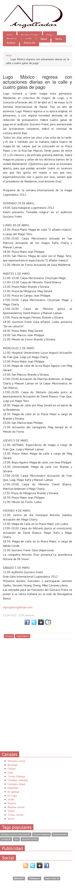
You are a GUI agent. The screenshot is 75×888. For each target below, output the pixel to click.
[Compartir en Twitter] (34, 622)
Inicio (10, 35)
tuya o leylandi (41, 834)
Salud (43, 39)
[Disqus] (37, 695)
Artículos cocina (16, 761)
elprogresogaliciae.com (17, 607)
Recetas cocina (16, 807)
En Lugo (12, 795)
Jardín (11, 799)
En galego (13, 791)
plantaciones (60, 834)
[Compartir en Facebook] (27, 622)
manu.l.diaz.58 (52, 878)
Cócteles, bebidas (18, 780)
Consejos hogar (17, 784)
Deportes (13, 788)
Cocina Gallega (16, 776)
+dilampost (34, 878)
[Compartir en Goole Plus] (41, 622)
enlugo (9, 636)
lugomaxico (22, 636)
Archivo (11, 42)
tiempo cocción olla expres (15, 834)
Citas (10, 772)
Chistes (12, 768)
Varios (58, 39)
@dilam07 (19, 878)
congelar (6, 839)
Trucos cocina (15, 814)
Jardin (28, 39)
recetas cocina (29, 839)
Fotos (50, 35)
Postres (12, 803)
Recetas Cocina (29, 35)
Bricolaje (12, 39)
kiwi (16, 839)
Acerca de (29, 42)
